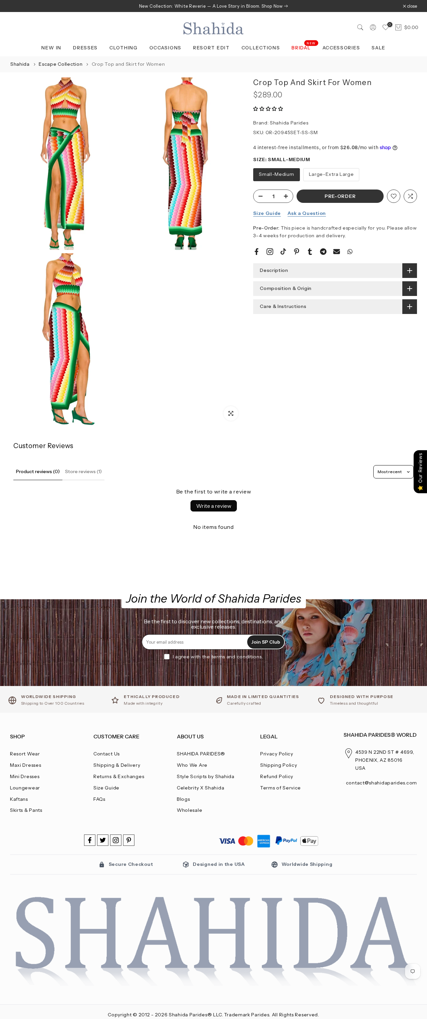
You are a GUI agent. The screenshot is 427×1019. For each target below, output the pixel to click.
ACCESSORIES (341, 48)
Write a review (213, 505)
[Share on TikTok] (283, 252)
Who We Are (192, 765)
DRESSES (85, 48)
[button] (268, 109)
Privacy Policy (276, 754)
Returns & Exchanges (118, 776)
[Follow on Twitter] (102, 840)
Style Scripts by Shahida (206, 776)
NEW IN (51, 48)
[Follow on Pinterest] (128, 840)
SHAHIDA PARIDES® (201, 754)
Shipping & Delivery (116, 765)
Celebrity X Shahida (200, 788)
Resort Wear (25, 754)
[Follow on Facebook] (89, 840)
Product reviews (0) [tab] (38, 471)
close (18, 6)
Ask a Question (307, 213)
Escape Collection (61, 64)
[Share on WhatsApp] (350, 252)
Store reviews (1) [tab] (83, 471)
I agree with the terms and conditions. (218, 657)
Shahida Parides (289, 123)
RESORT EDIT (211, 48)
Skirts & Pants (26, 810)
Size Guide (267, 213)
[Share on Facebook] (256, 252)
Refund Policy (276, 776)
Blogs (183, 799)
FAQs (99, 799)
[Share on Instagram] (270, 252)
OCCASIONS (165, 48)
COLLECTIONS (261, 48)
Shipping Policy (278, 765)
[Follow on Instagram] (115, 840)
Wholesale (189, 810)
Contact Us (106, 754)
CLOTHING (123, 48)
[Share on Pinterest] (296, 252)
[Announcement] (213, 6)
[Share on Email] (336, 252)
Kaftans (19, 799)
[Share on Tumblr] (310, 252)
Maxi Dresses (25, 765)
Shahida (20, 64)
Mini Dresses (24, 776)
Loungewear (25, 788)
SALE (379, 48)
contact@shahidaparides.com (381, 783)
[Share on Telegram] (323, 252)
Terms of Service (280, 788)
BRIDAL (304, 47)
